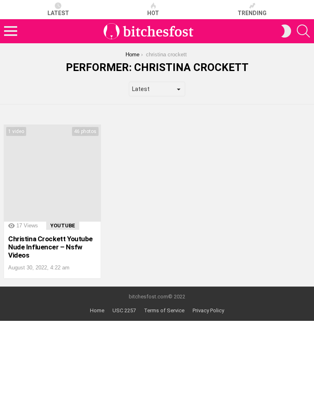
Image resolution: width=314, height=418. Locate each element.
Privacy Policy (208, 310)
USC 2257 (124, 310)
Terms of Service (164, 310)
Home (97, 310)
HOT (153, 13)
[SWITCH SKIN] (286, 31)
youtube (62, 225)
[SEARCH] (303, 31)
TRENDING (252, 13)
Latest (58, 13)
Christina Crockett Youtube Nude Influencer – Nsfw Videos (50, 247)
